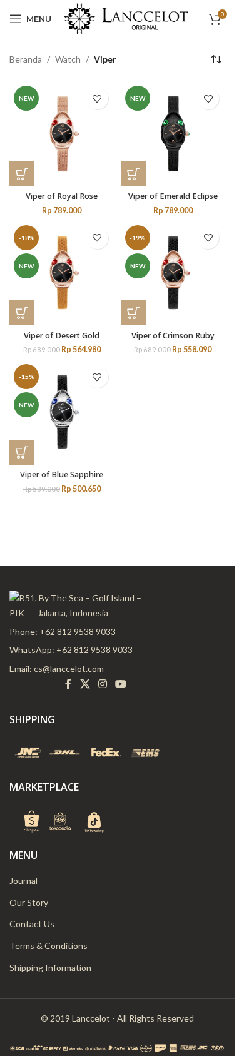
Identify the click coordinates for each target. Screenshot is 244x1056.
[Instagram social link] (102, 683)
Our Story (28, 902)
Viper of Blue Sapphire (61, 474)
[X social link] (85, 683)
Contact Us (31, 923)
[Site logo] (126, 18)
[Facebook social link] (68, 683)
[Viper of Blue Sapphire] (61, 412)
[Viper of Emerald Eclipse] (173, 133)
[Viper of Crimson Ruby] (173, 273)
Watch (68, 59)
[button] (21, 173)
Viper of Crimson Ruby (173, 335)
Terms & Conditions (48, 945)
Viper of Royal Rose (62, 196)
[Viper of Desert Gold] (61, 273)
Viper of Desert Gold (61, 335)
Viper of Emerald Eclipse (173, 196)
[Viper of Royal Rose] (61, 133)
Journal (23, 880)
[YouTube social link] (121, 683)
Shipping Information (50, 967)
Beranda (25, 59)
